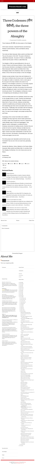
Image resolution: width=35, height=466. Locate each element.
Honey (22, 394)
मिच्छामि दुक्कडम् (4, 288)
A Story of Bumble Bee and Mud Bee (27, 409)
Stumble (27, 163)
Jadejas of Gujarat (5, 340)
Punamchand (5, 260)
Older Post (31, 220)
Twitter (16, 163)
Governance (21, 275)
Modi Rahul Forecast (24, 386)
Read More (28, 178)
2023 (21, 286)
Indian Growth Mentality (25, 363)
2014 (21, 445)
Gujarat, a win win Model (25, 334)
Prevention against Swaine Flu (26, 313)
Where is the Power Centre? (25, 377)
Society (20, 276)
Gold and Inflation (24, 367)
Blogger (20, 253)
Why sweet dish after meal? (25, 341)
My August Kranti (23, 325)
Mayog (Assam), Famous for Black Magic (8, 307)
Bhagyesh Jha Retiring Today (25, 312)
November (23, 299)
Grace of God (23, 410)
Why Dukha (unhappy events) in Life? (27, 414)
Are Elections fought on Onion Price (27, 366)
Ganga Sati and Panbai (6, 334)
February (22, 311)
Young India (23, 361)
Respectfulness (10, 173)
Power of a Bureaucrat (24, 335)
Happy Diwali (23, 371)
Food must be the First (24, 427)
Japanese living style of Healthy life (27, 347)
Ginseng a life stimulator (25, 393)
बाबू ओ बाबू (22, 336)
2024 (21, 285)
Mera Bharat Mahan (24, 382)
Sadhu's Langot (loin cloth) (25, 398)
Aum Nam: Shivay (24, 397)
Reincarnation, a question (25, 439)
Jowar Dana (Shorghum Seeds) (26, 403)
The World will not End (24, 413)
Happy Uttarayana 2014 (25, 356)
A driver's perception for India (13, 199)
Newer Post (4, 220)
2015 (21, 296)
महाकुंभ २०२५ (4, 314)
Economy (20, 273)
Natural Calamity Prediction (25, 387)
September (23, 302)
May (21, 307)
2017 (21, 294)
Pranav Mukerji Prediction (25, 388)
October (22, 300)
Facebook (11, 163)
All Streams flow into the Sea (25, 378)
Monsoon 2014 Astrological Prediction (27, 328)
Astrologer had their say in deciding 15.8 (27, 392)
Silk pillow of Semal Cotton (6, 282)
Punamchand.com (17, 7)
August (22, 303)
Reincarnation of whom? (25, 440)
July (21, 304)
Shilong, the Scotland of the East (26, 433)
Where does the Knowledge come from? (27, 411)
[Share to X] (4, 167)
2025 (21, 283)
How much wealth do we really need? (27, 373)
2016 (21, 295)
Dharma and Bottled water (25, 349)
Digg (5, 165)
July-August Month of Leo (25, 327)
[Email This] (3, 167)
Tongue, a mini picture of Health (26, 357)
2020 (21, 290)
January (22, 444)
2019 (21, 291)
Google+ (22, 163)
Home (17, 220)
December (23, 298)
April (22, 308)
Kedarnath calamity (24, 383)
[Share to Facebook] (5, 167)
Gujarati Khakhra (10, 181)
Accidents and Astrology (25, 355)
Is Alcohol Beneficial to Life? (25, 374)
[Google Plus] (16, 12)
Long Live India (23, 372)
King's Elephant (23, 402)
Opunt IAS (8, 191)
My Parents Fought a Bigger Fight (26, 324)
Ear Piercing (4, 294)
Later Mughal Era (24, 384)
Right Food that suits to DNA (25, 338)
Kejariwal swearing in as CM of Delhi (27, 362)
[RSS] (18, 12)
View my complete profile (7, 263)
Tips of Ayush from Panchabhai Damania (9, 327)
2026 (21, 282)
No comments (23, 40)
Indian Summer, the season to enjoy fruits (16, 207)
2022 (21, 287)
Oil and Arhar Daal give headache (26, 346)
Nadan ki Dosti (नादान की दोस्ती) (25, 376)
